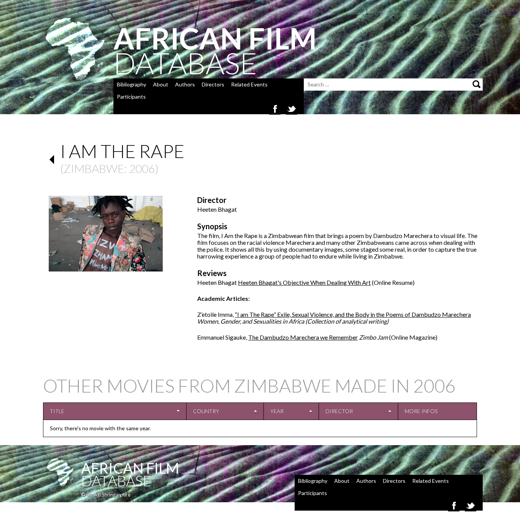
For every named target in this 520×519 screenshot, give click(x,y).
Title (57, 411)
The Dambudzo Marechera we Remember (303, 337)
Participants (131, 96)
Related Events (249, 84)
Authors (185, 84)
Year (277, 411)
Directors (213, 84)
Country (206, 411)
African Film (130, 468)
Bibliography (131, 84)
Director (339, 411)
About (160, 84)
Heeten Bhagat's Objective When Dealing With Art (304, 282)
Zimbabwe (94, 168)
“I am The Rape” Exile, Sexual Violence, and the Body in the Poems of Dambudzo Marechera (353, 314)
